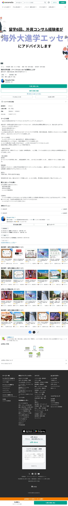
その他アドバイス (12, 114)
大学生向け (17, 111)
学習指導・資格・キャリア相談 (13, 66)
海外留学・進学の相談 (40, 66)
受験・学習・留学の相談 (27, 66)
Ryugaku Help (10, 217)
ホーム (2, 66)
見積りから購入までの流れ (35, 93)
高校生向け (11, 111)
